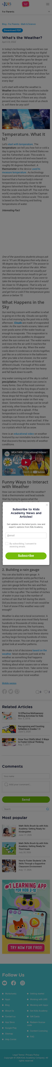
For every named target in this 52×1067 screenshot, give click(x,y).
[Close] (47, 504)
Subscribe (26, 555)
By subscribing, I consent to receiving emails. (23, 545)
